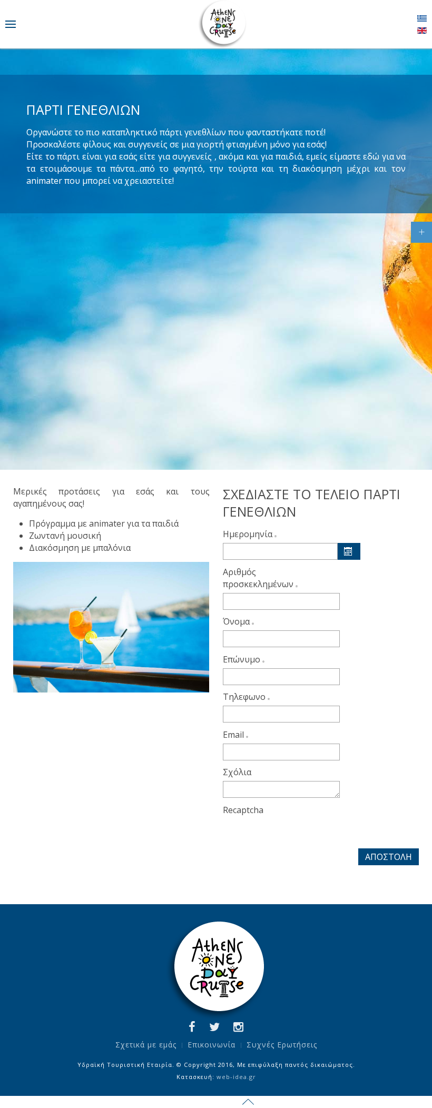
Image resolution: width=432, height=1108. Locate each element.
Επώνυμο (242, 659)
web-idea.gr (236, 1077)
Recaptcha (243, 810)
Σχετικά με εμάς (145, 1045)
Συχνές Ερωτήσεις (282, 1045)
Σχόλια (237, 772)
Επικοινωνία (211, 1045)
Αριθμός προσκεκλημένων (259, 578)
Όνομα (237, 621)
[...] (348, 551)
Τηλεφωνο (245, 697)
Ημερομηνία (248, 534)
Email (234, 734)
